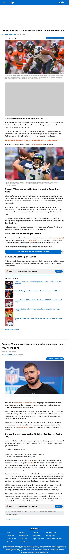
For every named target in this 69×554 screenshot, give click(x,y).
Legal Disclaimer (38, 539)
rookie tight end (24, 427)
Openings (22, 532)
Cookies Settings (24, 542)
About (9, 532)
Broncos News (15, 329)
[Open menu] (4, 3)
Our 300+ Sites (51, 532)
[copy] (15, 38)
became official (38, 144)
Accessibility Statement (54, 539)
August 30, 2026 (30, 457)
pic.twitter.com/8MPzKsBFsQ (34, 454)
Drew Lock (32, 240)
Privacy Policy (50, 535)
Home (7, 329)
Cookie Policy (23, 539)
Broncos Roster (15, 519)
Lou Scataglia (8, 354)
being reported (59, 238)
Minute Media (10, 546)
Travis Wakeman (10, 34)
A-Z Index (10, 542)
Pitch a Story (36, 535)
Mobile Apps (11, 535)
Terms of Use (11, 539)
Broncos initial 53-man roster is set (24, 403)
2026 (32, 463)
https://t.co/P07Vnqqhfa (16, 454)
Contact (35, 532)
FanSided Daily (23, 535)
